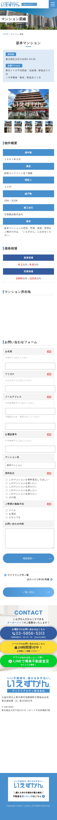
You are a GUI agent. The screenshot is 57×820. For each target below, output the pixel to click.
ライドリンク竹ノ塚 (18, 575)
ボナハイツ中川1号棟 (38, 579)
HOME (5, 34)
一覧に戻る (28, 592)
